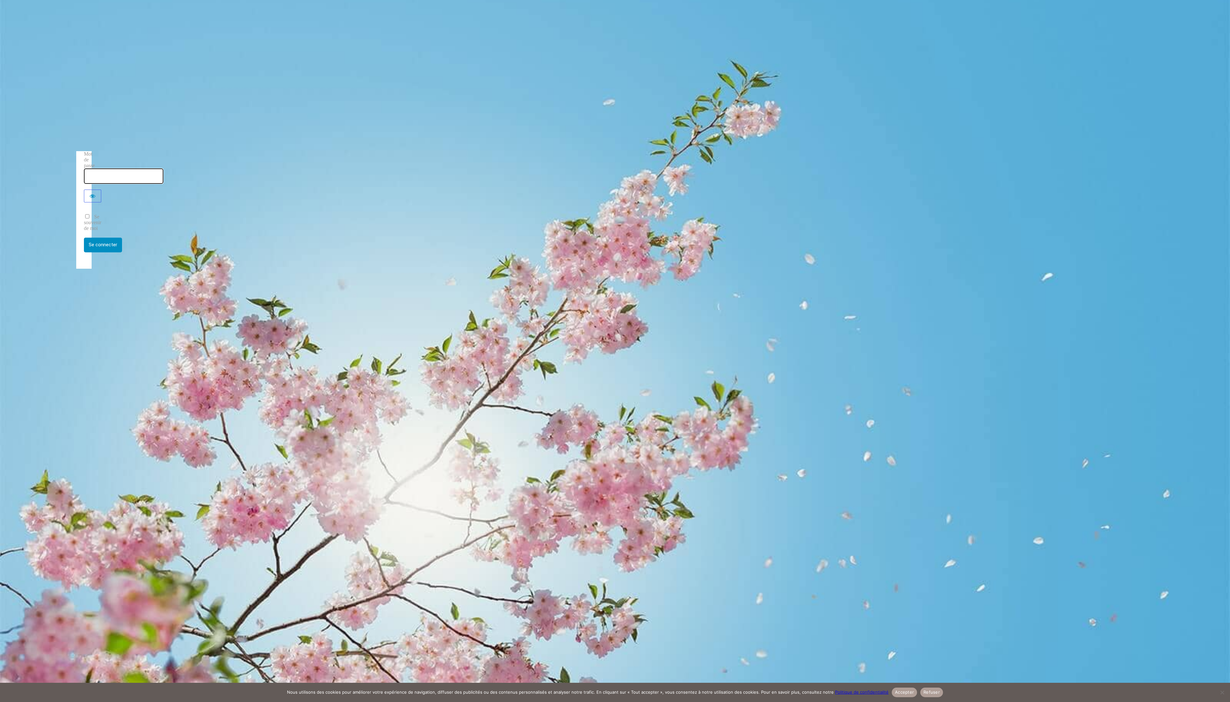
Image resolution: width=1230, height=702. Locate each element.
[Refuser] (1222, 692)
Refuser (931, 692)
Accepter (904, 692)
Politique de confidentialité (862, 692)
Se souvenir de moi (92, 222)
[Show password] (92, 196)
